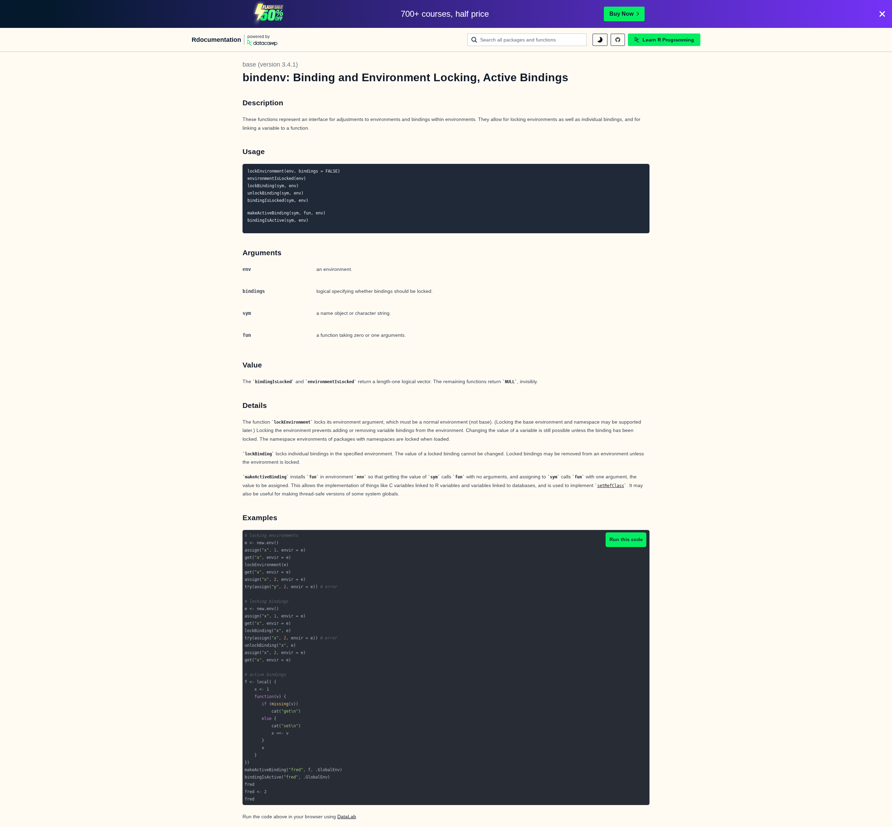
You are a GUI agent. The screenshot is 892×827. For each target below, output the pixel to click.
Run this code (626, 539)
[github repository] (617, 39)
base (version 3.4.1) (270, 64)
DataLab (346, 816)
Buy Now (621, 14)
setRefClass (610, 485)
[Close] (882, 14)
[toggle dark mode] (600, 39)
